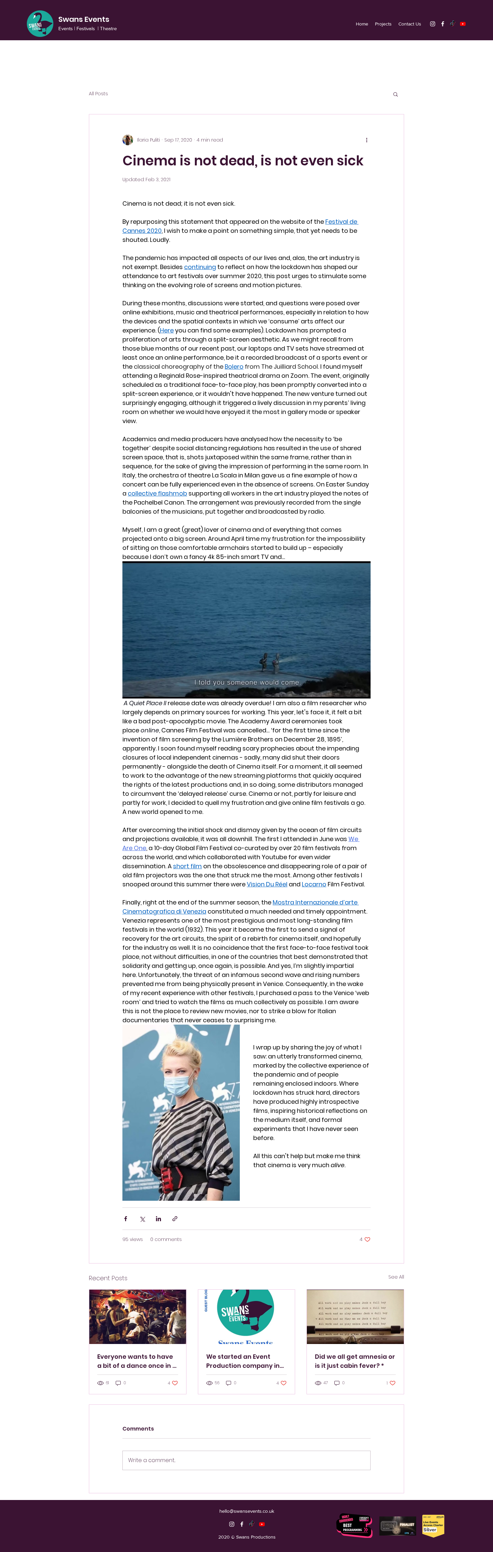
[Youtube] (462, 23)
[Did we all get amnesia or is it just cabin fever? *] (355, 1317)
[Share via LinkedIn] (158, 1218)
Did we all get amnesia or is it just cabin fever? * (355, 1361)
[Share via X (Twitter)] (142, 1218)
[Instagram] (432, 23)
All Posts (98, 94)
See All (396, 1277)
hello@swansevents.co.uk (246, 1511)
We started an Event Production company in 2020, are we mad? (243, 1361)
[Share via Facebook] (125, 1218)
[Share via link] (175, 1218)
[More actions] (367, 140)
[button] (395, 94)
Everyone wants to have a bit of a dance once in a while (137, 1361)
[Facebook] (442, 23)
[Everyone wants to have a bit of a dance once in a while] (137, 1317)
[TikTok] (452, 23)
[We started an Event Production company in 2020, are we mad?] (246, 1317)
